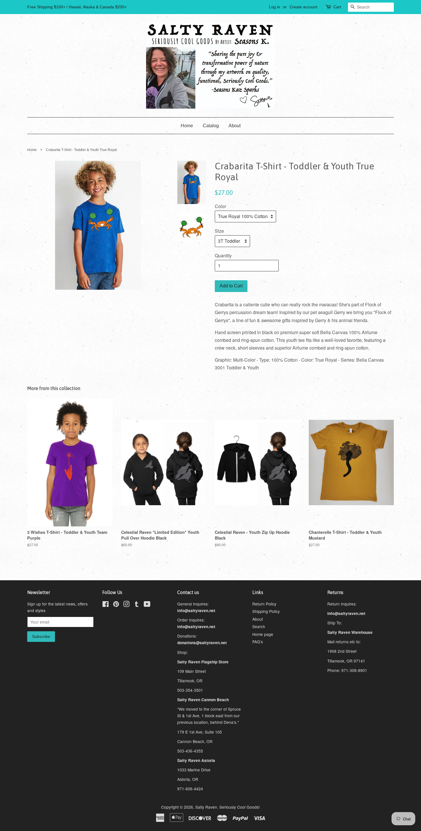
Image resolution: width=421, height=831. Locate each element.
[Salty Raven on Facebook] (105, 605)
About (235, 125)
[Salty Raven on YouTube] (147, 605)
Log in (274, 7)
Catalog (211, 125)
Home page (262, 634)
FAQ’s (257, 641)
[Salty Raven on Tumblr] (136, 605)
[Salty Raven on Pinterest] (116, 605)
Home (187, 125)
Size (219, 231)
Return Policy (264, 604)
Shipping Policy (266, 611)
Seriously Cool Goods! (239, 807)
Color (220, 206)
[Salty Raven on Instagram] (126, 605)
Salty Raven (206, 807)
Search (258, 626)
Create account (303, 7)
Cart (337, 7)
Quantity (223, 255)
